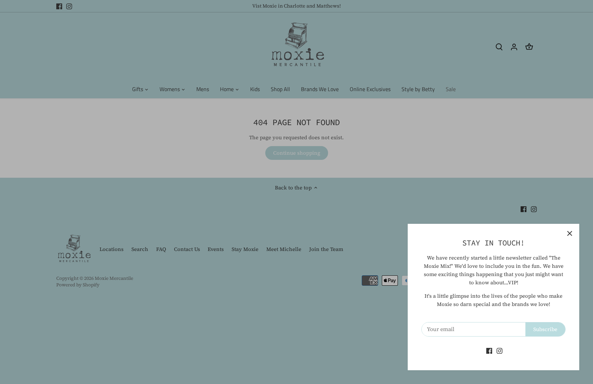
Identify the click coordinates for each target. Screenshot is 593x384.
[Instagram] (499, 350)
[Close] (569, 233)
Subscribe (545, 329)
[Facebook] (489, 350)
